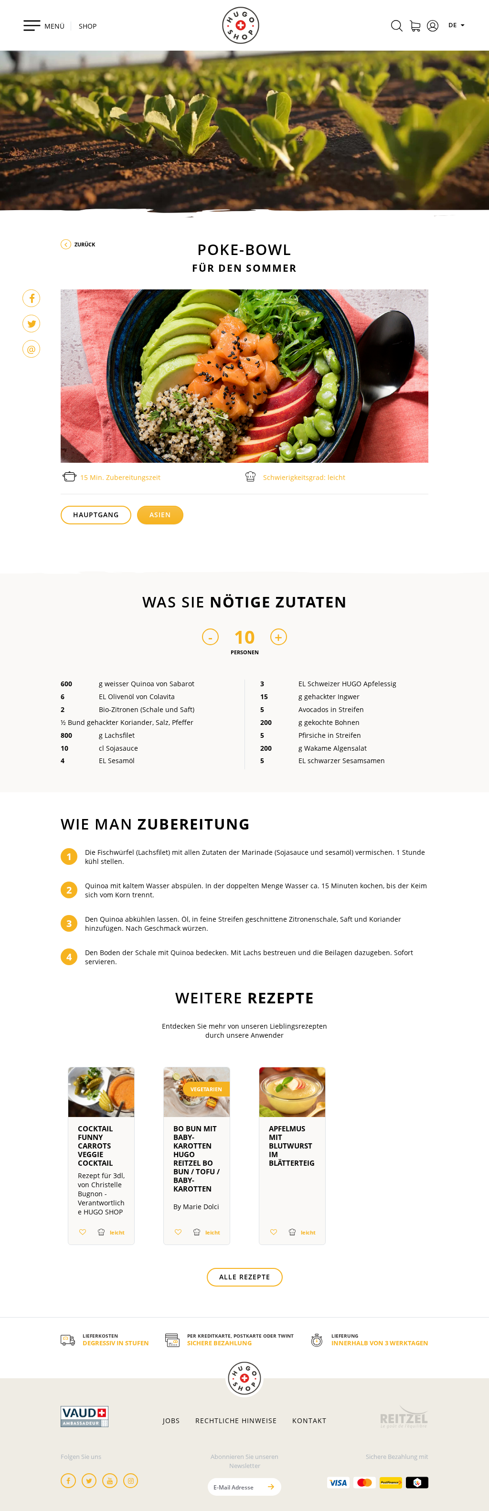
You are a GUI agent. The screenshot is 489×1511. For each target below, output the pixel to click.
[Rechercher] (397, 27)
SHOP (87, 26)
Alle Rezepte (244, 1276)
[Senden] (270, 1487)
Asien (160, 514)
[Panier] (415, 27)
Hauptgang (96, 514)
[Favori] (82, 1231)
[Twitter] (31, 323)
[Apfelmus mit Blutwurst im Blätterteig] (292, 1096)
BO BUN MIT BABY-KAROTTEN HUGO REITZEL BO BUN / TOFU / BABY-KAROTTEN (196, 1158)
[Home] (240, 25)
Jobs (171, 1420)
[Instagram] (130, 1480)
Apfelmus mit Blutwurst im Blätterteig (292, 1146)
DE (453, 25)
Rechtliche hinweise (236, 1420)
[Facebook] (31, 298)
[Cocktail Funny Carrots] (101, 1096)
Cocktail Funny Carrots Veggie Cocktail (95, 1146)
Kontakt (309, 1420)
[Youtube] (109, 1480)
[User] (433, 27)
